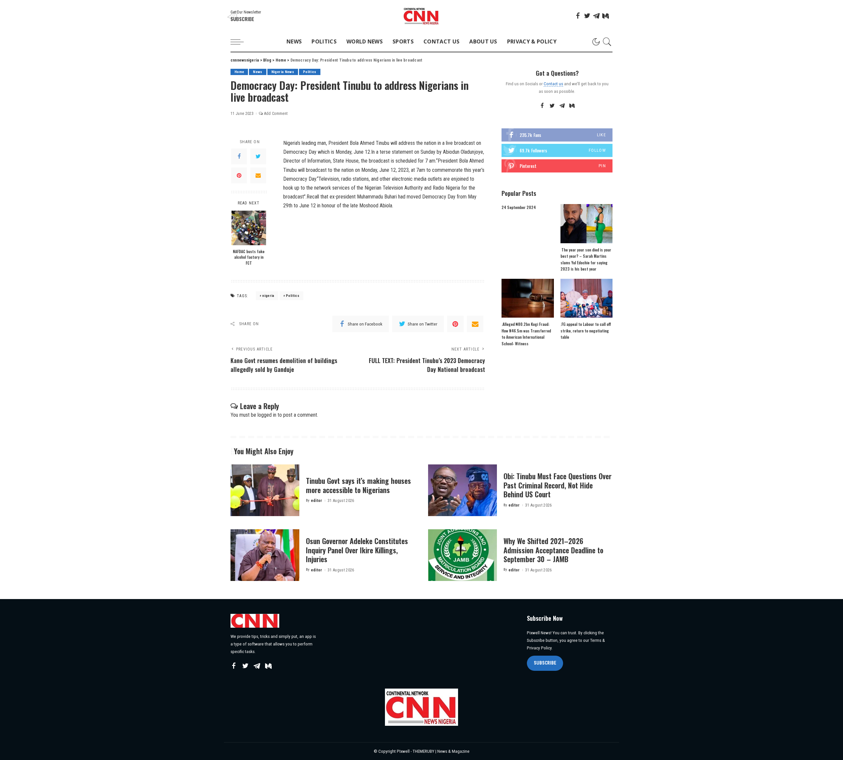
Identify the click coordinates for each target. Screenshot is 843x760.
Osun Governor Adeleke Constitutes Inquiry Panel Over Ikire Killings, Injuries (357, 550)
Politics (309, 72)
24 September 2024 (519, 207)
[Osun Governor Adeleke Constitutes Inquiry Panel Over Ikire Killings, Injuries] (265, 555)
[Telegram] (596, 16)
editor (316, 501)
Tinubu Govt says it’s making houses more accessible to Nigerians (358, 485)
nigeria (268, 296)
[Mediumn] (605, 16)
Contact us (553, 83)
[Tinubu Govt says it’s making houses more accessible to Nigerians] (265, 490)
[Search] (607, 42)
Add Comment (275, 114)
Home (239, 72)
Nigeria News (282, 72)
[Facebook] (578, 16)
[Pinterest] (239, 175)
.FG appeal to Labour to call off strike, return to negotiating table (585, 330)
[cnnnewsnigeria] (421, 16)
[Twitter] (587, 16)
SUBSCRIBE (545, 663)
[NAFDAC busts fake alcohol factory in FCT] (248, 228)
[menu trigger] (240, 42)
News (257, 72)
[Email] (258, 175)
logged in (267, 415)
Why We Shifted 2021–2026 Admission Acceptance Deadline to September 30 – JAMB (553, 550)
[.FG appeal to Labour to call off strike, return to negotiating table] (586, 298)
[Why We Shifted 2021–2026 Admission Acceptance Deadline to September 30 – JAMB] (462, 555)
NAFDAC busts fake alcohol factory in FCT (248, 257)
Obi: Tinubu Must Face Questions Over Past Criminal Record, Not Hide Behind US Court (557, 485)
